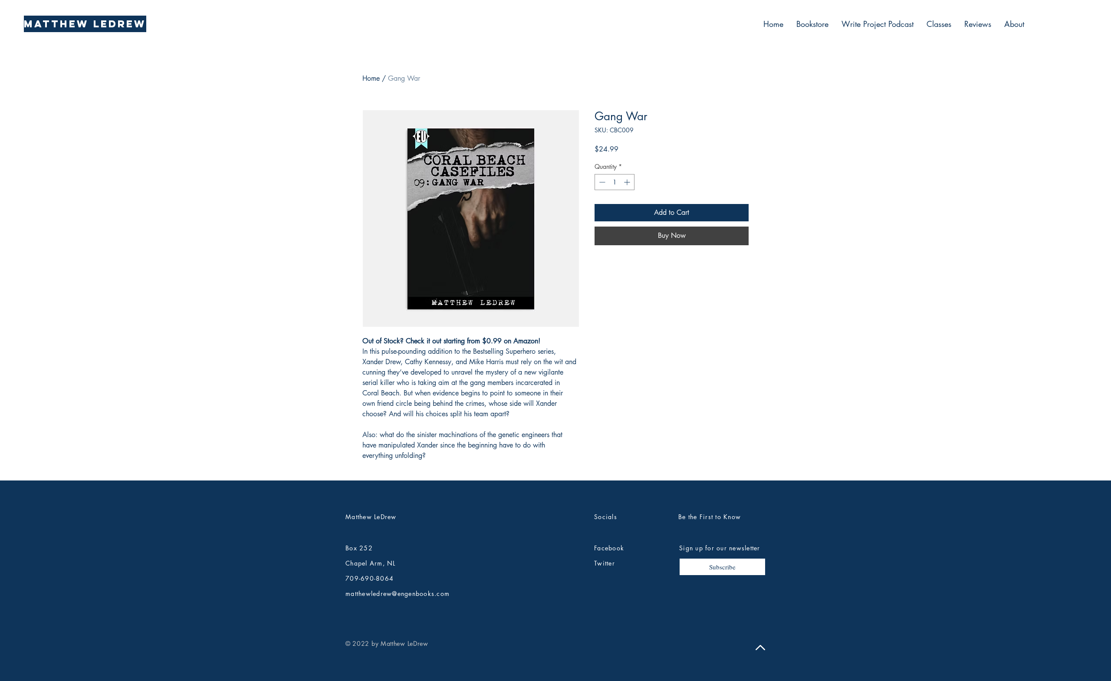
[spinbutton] (614, 182)
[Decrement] (601, 182)
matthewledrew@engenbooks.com (397, 593)
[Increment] (627, 182)
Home (371, 78)
